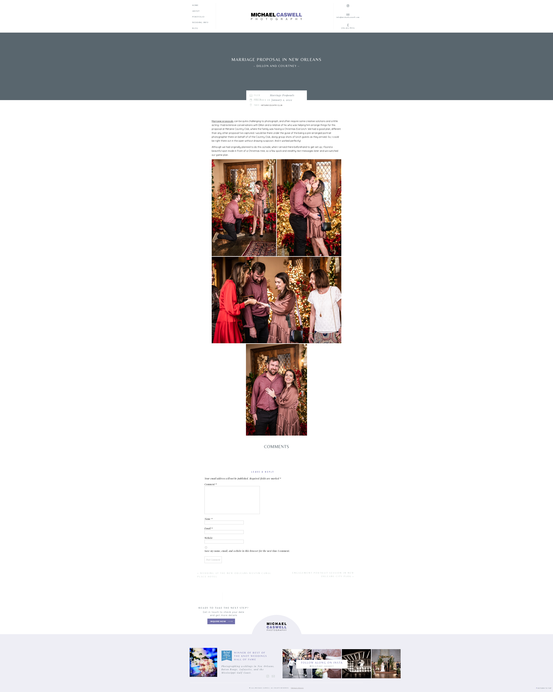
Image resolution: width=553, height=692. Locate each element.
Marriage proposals (222, 121)
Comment (210, 484)
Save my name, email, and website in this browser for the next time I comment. (247, 550)
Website (208, 537)
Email (208, 528)
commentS (276, 446)
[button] (244, 207)
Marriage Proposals (282, 95)
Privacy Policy (297, 688)
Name (208, 518)
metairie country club (271, 105)
